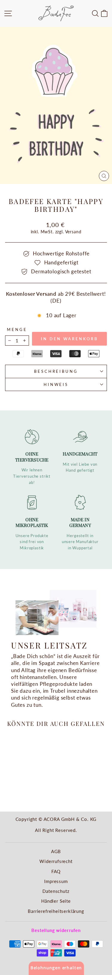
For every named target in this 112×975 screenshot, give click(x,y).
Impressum (55, 881)
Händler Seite (56, 901)
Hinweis (56, 384)
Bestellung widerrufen (55, 930)
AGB (56, 851)
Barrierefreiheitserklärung (56, 911)
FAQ (56, 871)
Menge (17, 329)
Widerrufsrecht (56, 861)
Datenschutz (55, 891)
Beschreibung (56, 371)
